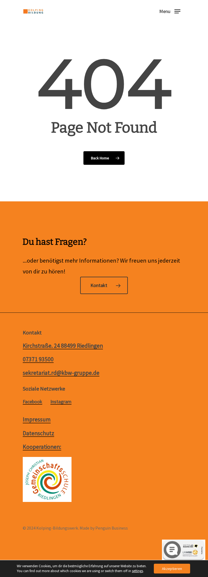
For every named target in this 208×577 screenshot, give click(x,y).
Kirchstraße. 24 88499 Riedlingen (63, 345)
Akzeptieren (172, 568)
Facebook (32, 402)
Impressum (37, 419)
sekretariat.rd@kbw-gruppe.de (61, 372)
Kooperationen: (42, 446)
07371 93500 (38, 359)
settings (137, 571)
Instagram (61, 402)
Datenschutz (38, 433)
